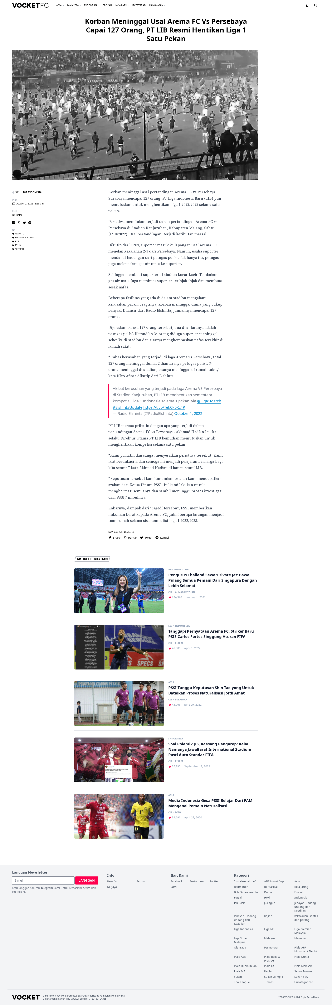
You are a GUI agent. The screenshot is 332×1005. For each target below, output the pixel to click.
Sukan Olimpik (273, 976)
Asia (59, 5)
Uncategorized (303, 982)
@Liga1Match (209, 401)
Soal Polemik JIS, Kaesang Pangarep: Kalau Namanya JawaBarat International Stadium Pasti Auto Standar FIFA (209, 749)
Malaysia (73, 5)
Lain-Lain (121, 5)
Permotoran (271, 947)
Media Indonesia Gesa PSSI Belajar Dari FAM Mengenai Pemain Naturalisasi (210, 803)
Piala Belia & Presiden (272, 958)
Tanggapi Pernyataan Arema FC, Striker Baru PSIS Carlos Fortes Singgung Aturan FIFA (211, 634)
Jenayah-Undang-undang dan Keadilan (305, 906)
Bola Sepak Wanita (246, 892)
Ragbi (268, 971)
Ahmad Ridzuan (185, 592)
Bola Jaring (301, 887)
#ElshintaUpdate (127, 407)
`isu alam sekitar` (245, 881)
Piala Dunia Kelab (245, 966)
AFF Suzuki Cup (178, 569)
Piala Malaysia (303, 966)
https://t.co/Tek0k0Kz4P (164, 407)
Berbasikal (271, 887)
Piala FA (269, 966)
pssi (17, 242)
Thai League (242, 982)
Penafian (112, 881)
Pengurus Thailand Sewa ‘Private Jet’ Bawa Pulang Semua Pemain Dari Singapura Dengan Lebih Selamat (212, 580)
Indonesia (90, 5)
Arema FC (19, 234)
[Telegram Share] (29, 222)
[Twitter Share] (24, 222)
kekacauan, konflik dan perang (306, 918)
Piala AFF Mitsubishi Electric (306, 949)
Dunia (268, 892)
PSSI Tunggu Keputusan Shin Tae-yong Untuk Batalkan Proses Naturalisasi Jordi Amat (211, 690)
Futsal (238, 897)
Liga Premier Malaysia (302, 931)
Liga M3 (269, 929)
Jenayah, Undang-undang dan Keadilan (245, 919)
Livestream (139, 5)
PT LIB (18, 246)
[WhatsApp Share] (19, 222)
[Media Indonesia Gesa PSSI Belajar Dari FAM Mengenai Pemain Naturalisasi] (119, 816)
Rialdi (19, 215)
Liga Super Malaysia (241, 940)
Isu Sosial (240, 903)
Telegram (47, 888)
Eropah (107, 5)
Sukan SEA (301, 976)
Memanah (300, 938)
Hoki (267, 897)
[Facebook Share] (13, 222)
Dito (178, 812)
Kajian (268, 916)
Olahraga (240, 947)
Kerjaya (112, 887)
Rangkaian (156, 5)
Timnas (269, 982)
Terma (141, 881)
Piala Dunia (301, 956)
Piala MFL (240, 971)
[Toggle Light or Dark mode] (307, 5)
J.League (269, 903)
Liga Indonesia (32, 192)
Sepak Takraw (303, 971)
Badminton (241, 887)
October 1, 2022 (188, 413)
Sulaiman (181, 700)
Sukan (238, 976)
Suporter (19, 249)
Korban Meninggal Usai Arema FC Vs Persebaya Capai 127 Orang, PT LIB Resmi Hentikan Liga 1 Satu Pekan (166, 30)
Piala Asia (240, 956)
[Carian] (315, 5)
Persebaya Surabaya (24, 238)
